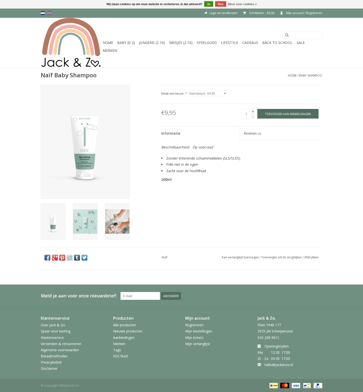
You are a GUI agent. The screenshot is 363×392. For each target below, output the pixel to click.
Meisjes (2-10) (181, 42)
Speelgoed (207, 42)
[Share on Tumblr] (77, 258)
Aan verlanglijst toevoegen (240, 257)
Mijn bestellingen (198, 331)
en (49, 13)
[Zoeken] (287, 35)
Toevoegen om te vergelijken (281, 257)
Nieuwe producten (127, 331)
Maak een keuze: (174, 93)
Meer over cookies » (242, 4)
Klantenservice (52, 337)
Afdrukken (311, 257)
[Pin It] (62, 258)
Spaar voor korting (55, 331)
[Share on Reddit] (70, 258)
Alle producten (124, 325)
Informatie (170, 133)
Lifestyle (229, 42)
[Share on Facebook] (47, 258)
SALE (301, 42)
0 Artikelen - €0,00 (262, 13)
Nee (220, 4)
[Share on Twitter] (84, 258)
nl (43, 13)
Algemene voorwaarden (60, 350)
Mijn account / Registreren (303, 13)
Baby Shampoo (310, 75)
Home (108, 42)
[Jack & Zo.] (71, 43)
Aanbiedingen (124, 337)
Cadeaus (250, 42)
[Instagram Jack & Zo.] (318, 296)
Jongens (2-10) (152, 42)
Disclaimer (49, 368)
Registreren (194, 325)
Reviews (252, 133)
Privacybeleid (51, 362)
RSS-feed (120, 356)
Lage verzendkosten (223, 13)
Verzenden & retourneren (61, 343)
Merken (110, 50)
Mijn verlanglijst (197, 343)
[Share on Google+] (55, 258)
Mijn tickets (194, 337)
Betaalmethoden (54, 356)
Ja (208, 4)
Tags (117, 350)
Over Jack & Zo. (53, 325)
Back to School (277, 42)
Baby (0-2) (126, 42)
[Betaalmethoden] (273, 385)
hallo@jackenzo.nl (278, 364)
